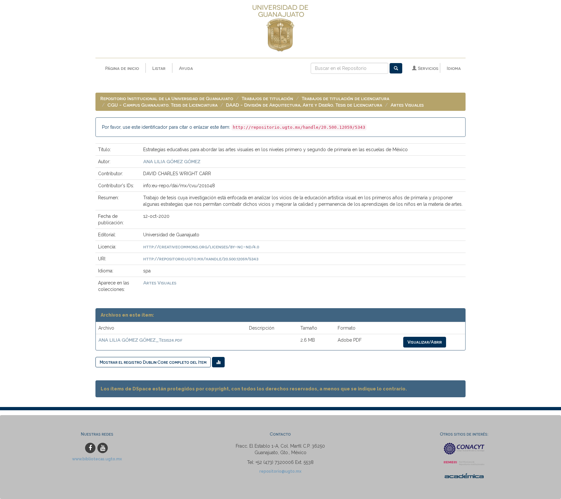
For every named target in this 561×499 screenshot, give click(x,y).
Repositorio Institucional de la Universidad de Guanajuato (166, 98)
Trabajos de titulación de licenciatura (345, 98)
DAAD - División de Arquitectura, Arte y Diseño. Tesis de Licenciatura (304, 105)
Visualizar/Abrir (424, 341)
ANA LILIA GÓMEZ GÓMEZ (171, 161)
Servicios (427, 68)
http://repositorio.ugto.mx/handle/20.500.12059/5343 (200, 258)
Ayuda (186, 68)
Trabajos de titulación (267, 98)
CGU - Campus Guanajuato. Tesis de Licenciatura (162, 105)
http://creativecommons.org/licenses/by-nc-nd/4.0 (201, 246)
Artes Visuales (407, 105)
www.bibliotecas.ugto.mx (97, 458)
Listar (159, 68)
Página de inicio (122, 68)
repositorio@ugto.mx (280, 471)
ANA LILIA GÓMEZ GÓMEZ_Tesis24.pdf (140, 340)
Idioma (454, 68)
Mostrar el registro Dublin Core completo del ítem (153, 362)
